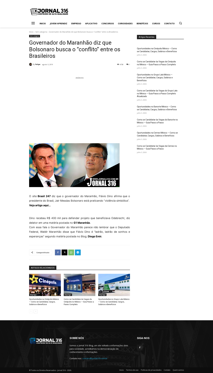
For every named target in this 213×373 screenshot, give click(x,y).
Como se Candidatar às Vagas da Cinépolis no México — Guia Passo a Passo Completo (79, 301)
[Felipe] (31, 64)
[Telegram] (78, 252)
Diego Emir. (95, 236)
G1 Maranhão (82, 222)
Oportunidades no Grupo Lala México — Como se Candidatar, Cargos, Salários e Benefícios (114, 301)
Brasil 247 (44, 196)
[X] (64, 252)
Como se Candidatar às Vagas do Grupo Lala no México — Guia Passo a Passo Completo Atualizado (157, 93)
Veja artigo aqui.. (39, 205)
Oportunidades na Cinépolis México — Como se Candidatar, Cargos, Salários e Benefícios (44, 301)
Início (31, 32)
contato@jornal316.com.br (94, 358)
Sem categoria (41, 32)
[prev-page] (31, 311)
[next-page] (35, 311)
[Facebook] (58, 252)
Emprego (33, 295)
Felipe (37, 64)
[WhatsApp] (71, 252)
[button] (180, 23)
